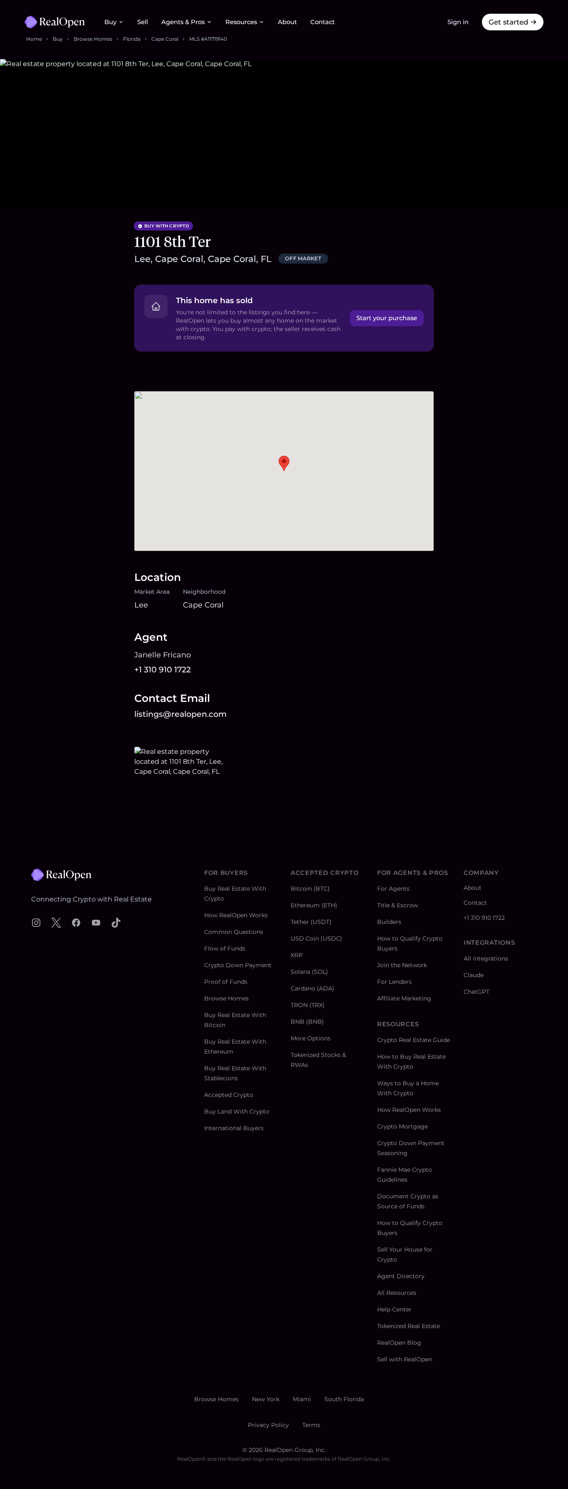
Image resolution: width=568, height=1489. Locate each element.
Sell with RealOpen (404, 1359)
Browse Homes (93, 39)
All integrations (486, 958)
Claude (474, 975)
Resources (241, 22)
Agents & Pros (183, 22)
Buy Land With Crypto (236, 1111)
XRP (297, 955)
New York (265, 1399)
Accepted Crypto (228, 1095)
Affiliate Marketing (404, 998)
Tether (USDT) (311, 922)
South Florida (344, 1399)
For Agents (393, 888)
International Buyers (234, 1128)
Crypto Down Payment (238, 965)
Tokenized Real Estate (408, 1326)
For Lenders (394, 981)
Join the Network (402, 965)
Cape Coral (164, 39)
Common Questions (233, 932)
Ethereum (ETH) (314, 905)
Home (34, 39)
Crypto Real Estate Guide (413, 1040)
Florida (132, 39)
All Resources (396, 1292)
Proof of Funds (225, 981)
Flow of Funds (224, 948)
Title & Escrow (397, 905)
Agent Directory (401, 1276)
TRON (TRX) (308, 1005)
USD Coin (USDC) (316, 938)
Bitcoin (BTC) (310, 888)
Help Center (394, 1309)
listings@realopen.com (180, 714)
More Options (311, 1038)
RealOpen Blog (399, 1342)
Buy (110, 22)
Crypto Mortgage (402, 1126)
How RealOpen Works (236, 915)
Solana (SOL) (309, 971)
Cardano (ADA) (312, 988)
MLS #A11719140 (208, 39)
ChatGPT (476, 991)
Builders (389, 922)
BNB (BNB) (307, 1021)
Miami (302, 1399)
